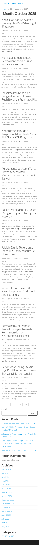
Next (25, 404)
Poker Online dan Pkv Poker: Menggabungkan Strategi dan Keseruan (19, 213)
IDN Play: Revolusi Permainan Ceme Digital (18, 423)
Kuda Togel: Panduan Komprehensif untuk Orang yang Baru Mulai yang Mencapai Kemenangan (17, 443)
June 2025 (5, 523)
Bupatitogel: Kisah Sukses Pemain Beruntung (19, 450)
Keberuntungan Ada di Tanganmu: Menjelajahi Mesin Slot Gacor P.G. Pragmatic (19, 134)
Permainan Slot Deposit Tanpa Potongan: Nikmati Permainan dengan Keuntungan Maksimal (17, 330)
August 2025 (6, 515)
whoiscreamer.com (12, 3)
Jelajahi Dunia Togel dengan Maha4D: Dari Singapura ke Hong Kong (18, 251)
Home (4, 9)
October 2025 (7, 507)
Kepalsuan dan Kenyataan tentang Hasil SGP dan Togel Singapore (19, 23)
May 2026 (5, 481)
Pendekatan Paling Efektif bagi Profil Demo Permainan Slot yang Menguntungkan (19, 370)
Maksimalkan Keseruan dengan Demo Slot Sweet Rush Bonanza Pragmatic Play (19, 96)
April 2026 (6, 484)
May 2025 (5, 526)
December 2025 (8, 500)
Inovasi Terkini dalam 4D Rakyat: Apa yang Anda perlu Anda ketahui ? (19, 291)
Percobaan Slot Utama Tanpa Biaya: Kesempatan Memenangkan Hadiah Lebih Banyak (19, 173)
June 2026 (5, 477)
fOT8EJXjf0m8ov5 (22, 30)
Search (4, 409)
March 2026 (6, 488)
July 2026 (5, 473)
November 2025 (8, 504)
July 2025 (5, 519)
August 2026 (6, 469)
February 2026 (7, 492)
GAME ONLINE (8, 536)
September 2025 (8, 511)
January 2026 (7, 496)
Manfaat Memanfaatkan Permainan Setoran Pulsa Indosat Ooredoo (17, 61)
